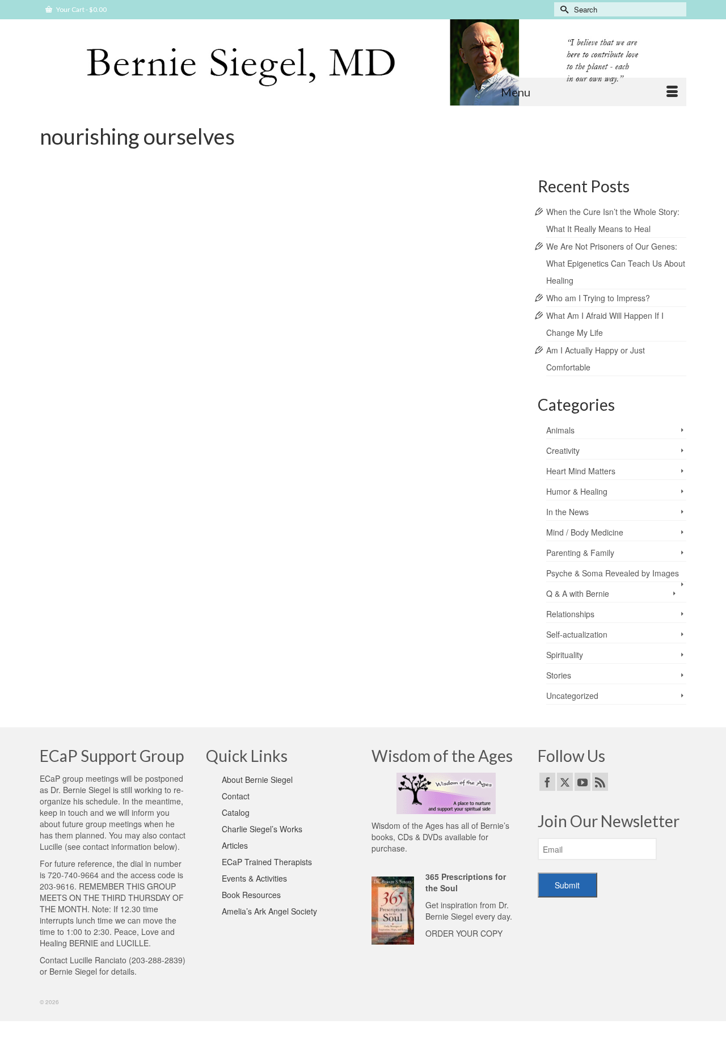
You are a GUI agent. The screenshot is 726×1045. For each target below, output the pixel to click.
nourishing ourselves (123, 293)
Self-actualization (112, 232)
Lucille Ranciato (98, 960)
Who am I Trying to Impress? (598, 298)
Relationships (570, 614)
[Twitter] (565, 782)
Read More (333, 263)
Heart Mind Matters (580, 471)
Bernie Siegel (73, 971)
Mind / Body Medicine (584, 532)
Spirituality (564, 654)
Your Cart (81, 9)
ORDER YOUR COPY (464, 933)
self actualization (175, 293)
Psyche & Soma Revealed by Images (612, 573)
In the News (567, 511)
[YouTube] (582, 782)
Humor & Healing (576, 491)
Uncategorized (572, 695)
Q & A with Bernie (577, 593)
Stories (558, 675)
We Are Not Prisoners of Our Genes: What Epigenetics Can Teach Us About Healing (615, 263)
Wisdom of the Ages (226, 293)
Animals (560, 430)
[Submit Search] (562, 9)
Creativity (563, 450)
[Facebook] (547, 782)
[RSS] (600, 782)
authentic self (74, 293)
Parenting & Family (580, 552)
